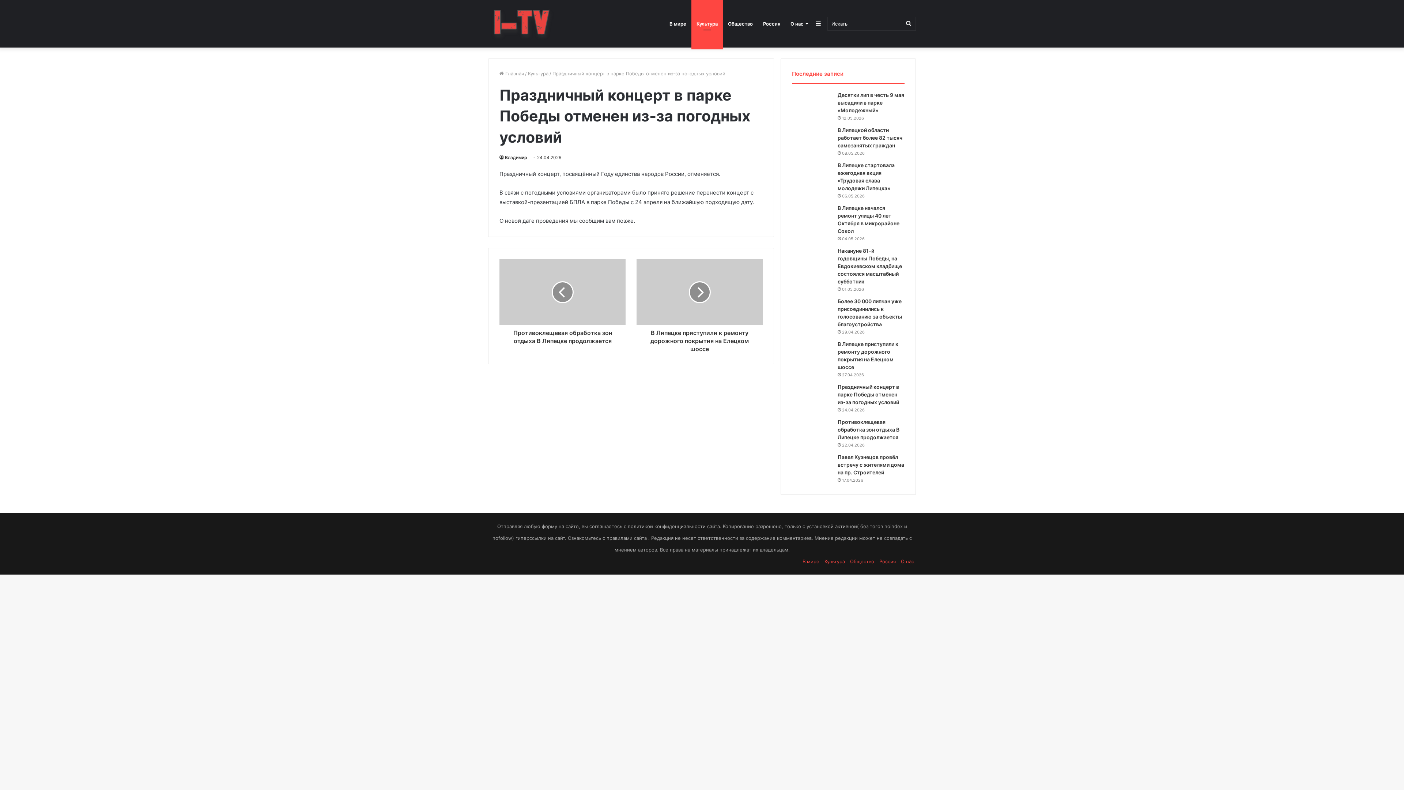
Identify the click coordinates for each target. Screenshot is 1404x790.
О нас (797, 24)
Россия (771, 24)
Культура (707, 24)
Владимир (516, 157)
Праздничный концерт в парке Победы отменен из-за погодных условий (868, 394)
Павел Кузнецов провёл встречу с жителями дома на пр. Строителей (871, 464)
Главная (514, 73)
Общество (740, 24)
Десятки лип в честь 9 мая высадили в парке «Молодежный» (871, 102)
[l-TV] (522, 23)
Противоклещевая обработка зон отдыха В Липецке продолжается (868, 429)
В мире (677, 24)
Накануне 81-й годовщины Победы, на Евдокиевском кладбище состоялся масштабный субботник (870, 266)
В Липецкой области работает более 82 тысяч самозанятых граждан (870, 137)
